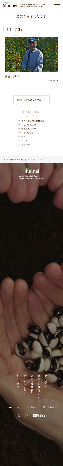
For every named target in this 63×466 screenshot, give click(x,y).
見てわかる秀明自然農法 (32, 120)
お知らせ (31, 407)
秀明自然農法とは (31, 386)
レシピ (24, 140)
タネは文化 (17, 381)
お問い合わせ (47, 407)
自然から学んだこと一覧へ (30, 99)
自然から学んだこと (18, 159)
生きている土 (24, 383)
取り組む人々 (45, 383)
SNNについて (16, 407)
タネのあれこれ (28, 124)
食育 (23, 136)
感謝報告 (25, 144)
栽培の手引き (27, 132)
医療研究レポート (29, 128)
